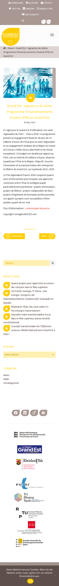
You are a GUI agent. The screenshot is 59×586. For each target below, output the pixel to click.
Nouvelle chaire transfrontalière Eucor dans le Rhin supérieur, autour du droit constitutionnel (27, 318)
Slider (6, 379)
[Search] (53, 263)
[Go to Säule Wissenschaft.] (4, 48)
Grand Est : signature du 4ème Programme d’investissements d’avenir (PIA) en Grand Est (30, 111)
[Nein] (55, 575)
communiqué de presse (37, 208)
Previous (17, 236)
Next (44, 236)
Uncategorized (11, 383)
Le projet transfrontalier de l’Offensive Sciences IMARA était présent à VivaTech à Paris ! (29, 330)
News (6, 375)
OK (30, 581)
